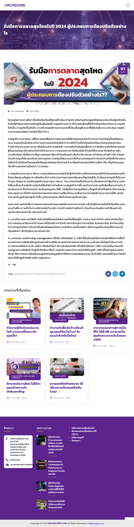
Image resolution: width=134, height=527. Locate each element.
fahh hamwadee (17, 111)
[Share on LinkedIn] (122, 274)
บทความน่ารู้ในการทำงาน (22, 320)
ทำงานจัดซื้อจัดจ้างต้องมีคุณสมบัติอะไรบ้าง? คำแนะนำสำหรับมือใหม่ (66, 331)
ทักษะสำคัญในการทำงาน (54, 273)
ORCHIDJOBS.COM (57, 523)
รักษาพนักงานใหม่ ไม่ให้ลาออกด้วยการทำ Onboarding (24, 387)
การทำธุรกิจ (38, 273)
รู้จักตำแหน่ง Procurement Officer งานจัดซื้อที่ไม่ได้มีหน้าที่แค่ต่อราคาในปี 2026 (56, 444)
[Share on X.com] (115, 274)
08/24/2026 (52, 456)
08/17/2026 (52, 477)
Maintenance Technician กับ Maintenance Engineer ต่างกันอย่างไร (56, 468)
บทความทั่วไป (34, 111)
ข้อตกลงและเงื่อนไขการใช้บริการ (84, 433)
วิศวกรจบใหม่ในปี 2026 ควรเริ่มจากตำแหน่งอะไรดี (56, 504)
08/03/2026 (52, 511)
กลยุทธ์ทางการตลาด (23, 273)
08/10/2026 (52, 495)
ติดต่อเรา (76, 440)
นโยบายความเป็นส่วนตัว (83, 428)
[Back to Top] (128, 509)
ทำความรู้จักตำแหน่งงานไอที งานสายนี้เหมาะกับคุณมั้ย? (23, 331)
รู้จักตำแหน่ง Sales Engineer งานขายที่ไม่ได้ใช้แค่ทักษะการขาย (56, 487)
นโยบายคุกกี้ (77, 437)
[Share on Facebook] (108, 274)
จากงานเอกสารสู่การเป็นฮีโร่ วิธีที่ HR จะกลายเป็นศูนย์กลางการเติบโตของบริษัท (109, 333)
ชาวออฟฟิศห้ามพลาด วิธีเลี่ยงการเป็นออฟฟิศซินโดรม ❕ (66, 387)
